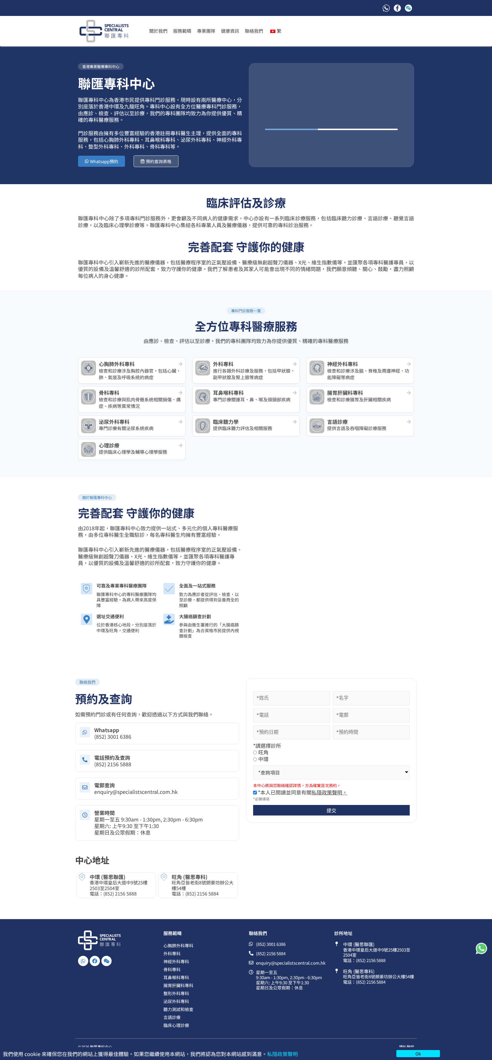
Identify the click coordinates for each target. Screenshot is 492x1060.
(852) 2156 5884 (202, 893)
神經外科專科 (176, 961)
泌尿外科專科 (176, 1001)
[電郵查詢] (85, 787)
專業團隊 (206, 30)
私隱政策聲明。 (329, 792)
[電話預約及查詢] (85, 760)
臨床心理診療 (176, 1025)
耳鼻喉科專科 (176, 977)
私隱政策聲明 (282, 1053)
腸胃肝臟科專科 (178, 985)
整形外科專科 (176, 993)
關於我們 (158, 30)
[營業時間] (85, 815)
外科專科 (172, 953)
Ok (418, 1054)
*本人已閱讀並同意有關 (302, 792)
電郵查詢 (104, 785)
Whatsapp (106, 730)
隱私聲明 (406, 1046)
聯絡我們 (254, 30)
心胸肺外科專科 (178, 945)
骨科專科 (172, 969)
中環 (263, 759)
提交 (331, 810)
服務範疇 (182, 30)
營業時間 (104, 812)
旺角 (263, 752)
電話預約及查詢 (112, 757)
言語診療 (172, 1017)
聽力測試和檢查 (178, 1009)
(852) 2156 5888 (120, 893)
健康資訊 (230, 30)
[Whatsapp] (85, 732)
